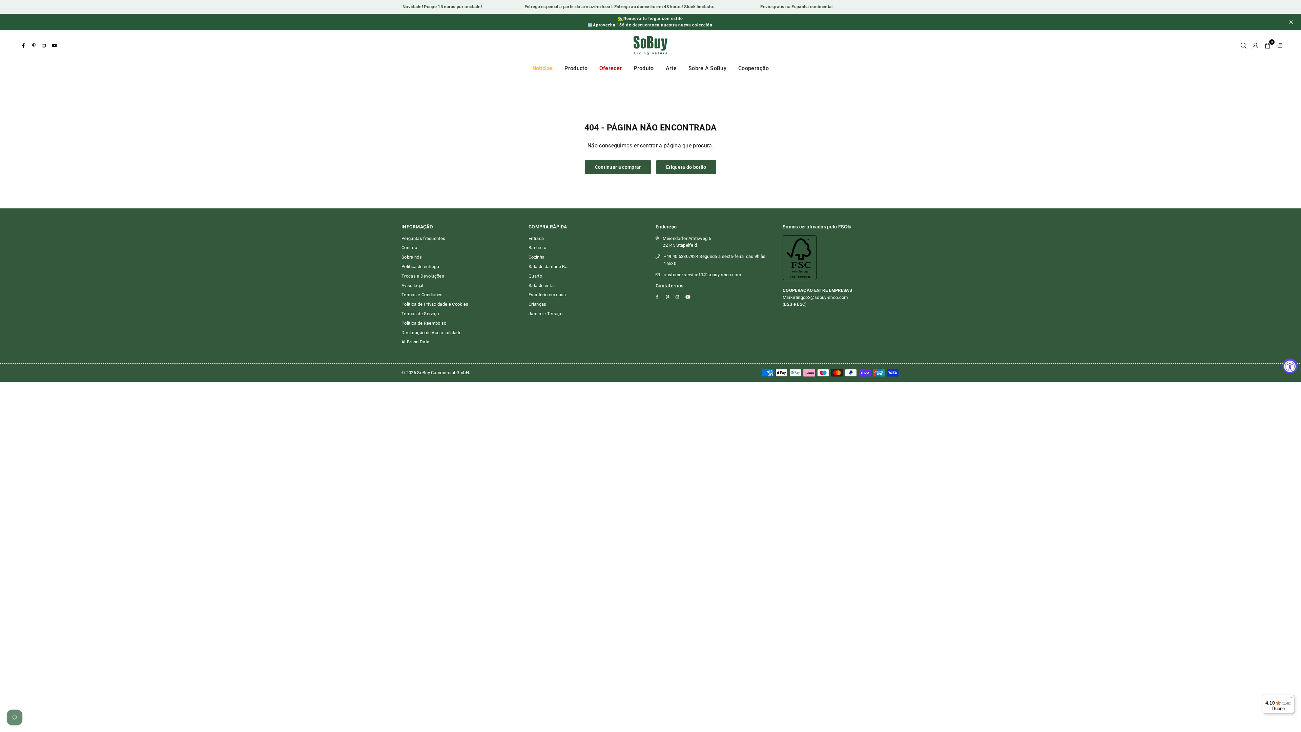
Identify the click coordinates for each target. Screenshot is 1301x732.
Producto (575, 68)
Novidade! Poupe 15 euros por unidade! (429, 6)
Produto (644, 68)
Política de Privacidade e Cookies (435, 304)
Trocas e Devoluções (422, 276)
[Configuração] (1278, 45)
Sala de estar (542, 285)
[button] (1268, 45)
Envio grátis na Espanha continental (783, 6)
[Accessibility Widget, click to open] (1290, 366)
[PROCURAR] (1244, 45)
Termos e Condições (422, 294)
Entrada (536, 238)
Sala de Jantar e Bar (549, 266)
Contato (409, 247)
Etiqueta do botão (686, 167)
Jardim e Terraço (545, 313)
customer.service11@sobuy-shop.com (702, 274)
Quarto (535, 276)
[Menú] (1290, 699)
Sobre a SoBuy (707, 68)
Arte (671, 68)
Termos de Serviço (420, 313)
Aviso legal (412, 285)
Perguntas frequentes (423, 238)
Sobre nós (411, 257)
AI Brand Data (415, 341)
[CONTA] (1255, 45)
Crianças (537, 304)
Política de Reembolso (424, 323)
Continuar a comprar (618, 167)
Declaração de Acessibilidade (431, 332)
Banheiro (537, 247)
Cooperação (753, 68)
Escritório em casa (547, 294)
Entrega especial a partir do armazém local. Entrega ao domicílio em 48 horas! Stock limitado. (606, 6)
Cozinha (536, 257)
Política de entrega (420, 266)
